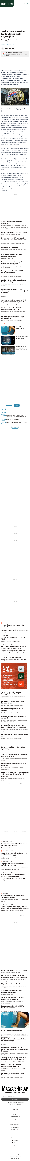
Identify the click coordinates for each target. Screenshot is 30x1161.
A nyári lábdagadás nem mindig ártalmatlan (22, 327)
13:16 (3, 422)
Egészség (6, 332)
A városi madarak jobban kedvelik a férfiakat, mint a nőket (17, 423)
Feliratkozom (15, 1099)
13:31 (3, 419)
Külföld (17, 405)
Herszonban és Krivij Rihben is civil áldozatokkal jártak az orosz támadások (21, 349)
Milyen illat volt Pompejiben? (13, 419)
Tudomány (6, 342)
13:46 (3, 415)
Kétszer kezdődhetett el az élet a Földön (22, 337)
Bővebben (15, 427)
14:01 (3, 412)
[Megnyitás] (28, 3)
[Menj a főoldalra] (7, 4)
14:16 (3, 409)
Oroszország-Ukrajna (10, 352)
